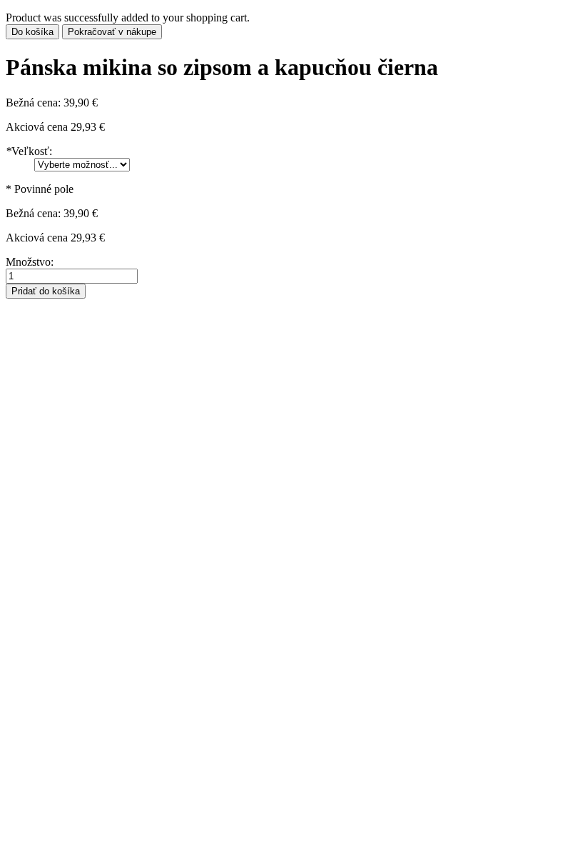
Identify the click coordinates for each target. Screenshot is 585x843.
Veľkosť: (29, 151)
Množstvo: (30, 262)
